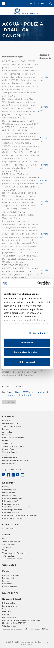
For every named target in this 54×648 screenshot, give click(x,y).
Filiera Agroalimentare (12, 498)
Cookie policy (8, 609)
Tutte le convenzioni (11, 542)
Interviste (6, 581)
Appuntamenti (8, 544)
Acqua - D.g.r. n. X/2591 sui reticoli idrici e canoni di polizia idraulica (28, 393)
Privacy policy (8, 603)
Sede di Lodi (8, 443)
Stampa (10, 402)
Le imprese (8, 483)
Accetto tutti (27, 342)
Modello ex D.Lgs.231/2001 (14, 623)
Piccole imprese (9, 490)
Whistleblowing (9, 626)
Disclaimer (6, 612)
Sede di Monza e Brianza (13, 446)
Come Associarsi (11, 524)
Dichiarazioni (8, 578)
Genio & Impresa (9, 587)
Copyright (6, 614)
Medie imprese (8, 492)
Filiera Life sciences (11, 512)
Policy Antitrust (9, 617)
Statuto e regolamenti (12, 426)
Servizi (6, 534)
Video (5, 550)
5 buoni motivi (8, 528)
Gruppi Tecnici (8, 463)
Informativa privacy (11, 606)
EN (31, 3)
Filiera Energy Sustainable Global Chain (19, 515)
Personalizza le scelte (25, 352)
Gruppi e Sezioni (9, 452)
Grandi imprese (9, 495)
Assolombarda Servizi (12, 559)
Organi (5, 440)
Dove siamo (7, 435)
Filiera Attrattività (10, 501)
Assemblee (7, 432)
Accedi (41, 3)
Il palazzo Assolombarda (13, 438)
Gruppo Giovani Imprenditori (15, 460)
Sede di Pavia (8, 449)
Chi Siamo (8, 416)
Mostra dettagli (37, 333)
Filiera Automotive (10, 504)
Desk (4, 539)
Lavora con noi (10, 593)
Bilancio (5, 429)
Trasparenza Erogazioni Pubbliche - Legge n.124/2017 (26, 629)
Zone (4, 455)
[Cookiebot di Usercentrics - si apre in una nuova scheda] (38, 283)
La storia (6, 420)
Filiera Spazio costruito (12, 518)
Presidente (7, 584)
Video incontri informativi (13, 553)
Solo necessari (27, 362)
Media (5, 571)
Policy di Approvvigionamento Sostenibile (21, 620)
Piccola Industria (9, 458)
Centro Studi (9, 565)
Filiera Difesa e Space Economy (16, 507)
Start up (6, 487)
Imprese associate (10, 423)
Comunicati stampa (11, 575)
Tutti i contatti (8, 556)
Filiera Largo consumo (12, 510)
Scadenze (6, 547)
